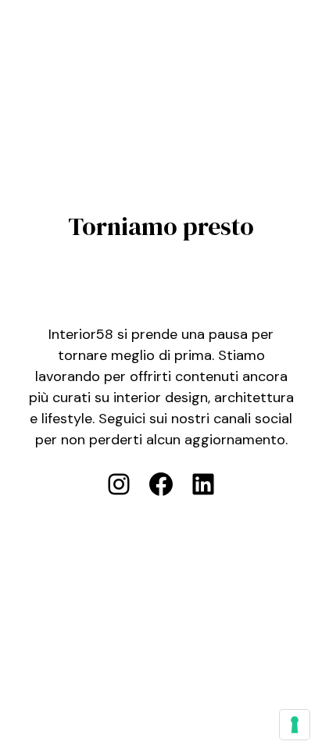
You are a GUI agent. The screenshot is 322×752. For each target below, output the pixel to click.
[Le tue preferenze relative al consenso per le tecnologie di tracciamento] (294, 725)
